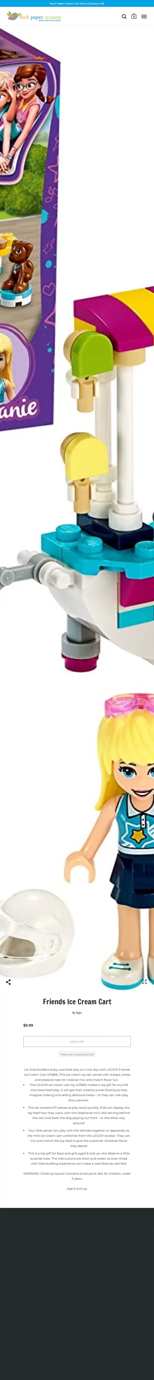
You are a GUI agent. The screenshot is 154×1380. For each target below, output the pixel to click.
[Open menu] (144, 16)
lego (79, 1012)
